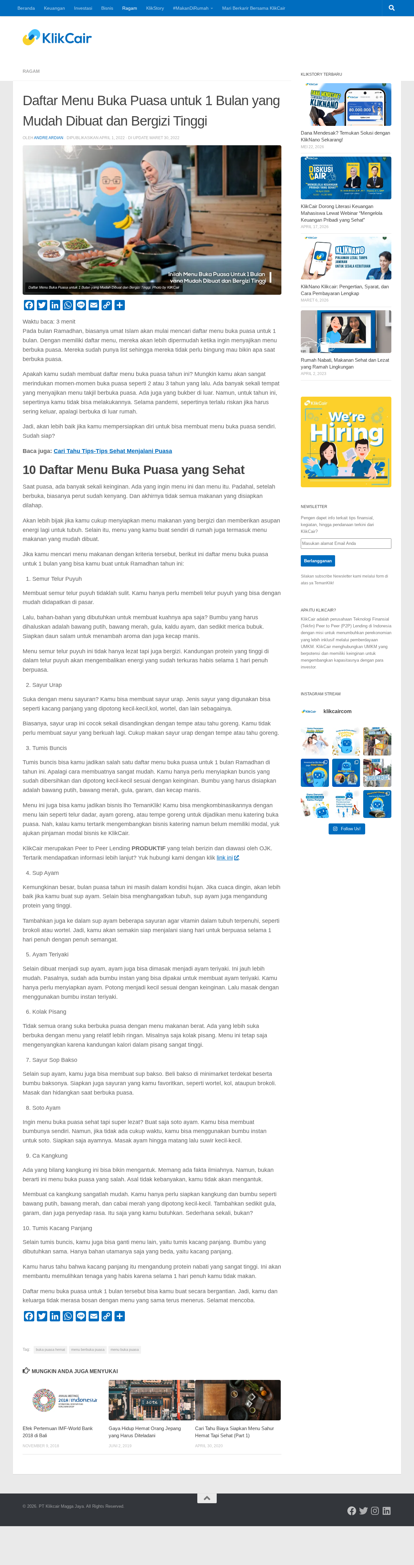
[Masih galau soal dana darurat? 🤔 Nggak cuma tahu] (315, 804)
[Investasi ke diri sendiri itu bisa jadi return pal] (315, 773)
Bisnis (107, 8)
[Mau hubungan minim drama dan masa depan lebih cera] (315, 741)
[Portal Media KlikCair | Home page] (57, 37)
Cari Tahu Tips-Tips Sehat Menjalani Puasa (113, 451)
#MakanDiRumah (191, 8)
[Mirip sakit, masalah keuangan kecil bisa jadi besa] (377, 804)
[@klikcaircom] (351, 1510)
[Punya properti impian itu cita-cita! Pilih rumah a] (346, 773)
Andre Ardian (48, 138)
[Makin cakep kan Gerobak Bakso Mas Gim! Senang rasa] (377, 741)
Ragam (129, 8)
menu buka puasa (125, 1349)
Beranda (26, 8)
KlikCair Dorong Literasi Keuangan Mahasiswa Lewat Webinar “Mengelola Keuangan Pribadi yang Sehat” (341, 213)
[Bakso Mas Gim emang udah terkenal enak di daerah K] (377, 773)
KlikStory (155, 8)
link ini (225, 857)
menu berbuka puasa (87, 1349)
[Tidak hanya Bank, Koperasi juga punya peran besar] (346, 804)
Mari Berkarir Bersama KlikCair (253, 8)
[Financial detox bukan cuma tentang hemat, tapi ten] (346, 741)
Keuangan (54, 8)
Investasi (83, 8)
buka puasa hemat (50, 1349)
